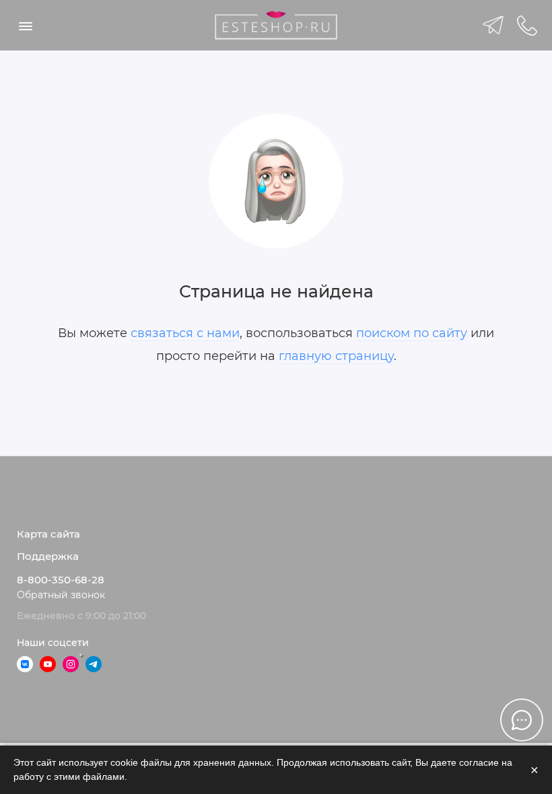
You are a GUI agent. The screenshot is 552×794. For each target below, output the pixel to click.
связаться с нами (185, 333)
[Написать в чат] (522, 720)
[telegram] (493, 25)
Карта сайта (48, 534)
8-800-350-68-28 (60, 579)
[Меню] (25, 25)
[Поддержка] (527, 25)
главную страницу (336, 356)
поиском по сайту (411, 333)
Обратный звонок (61, 595)
